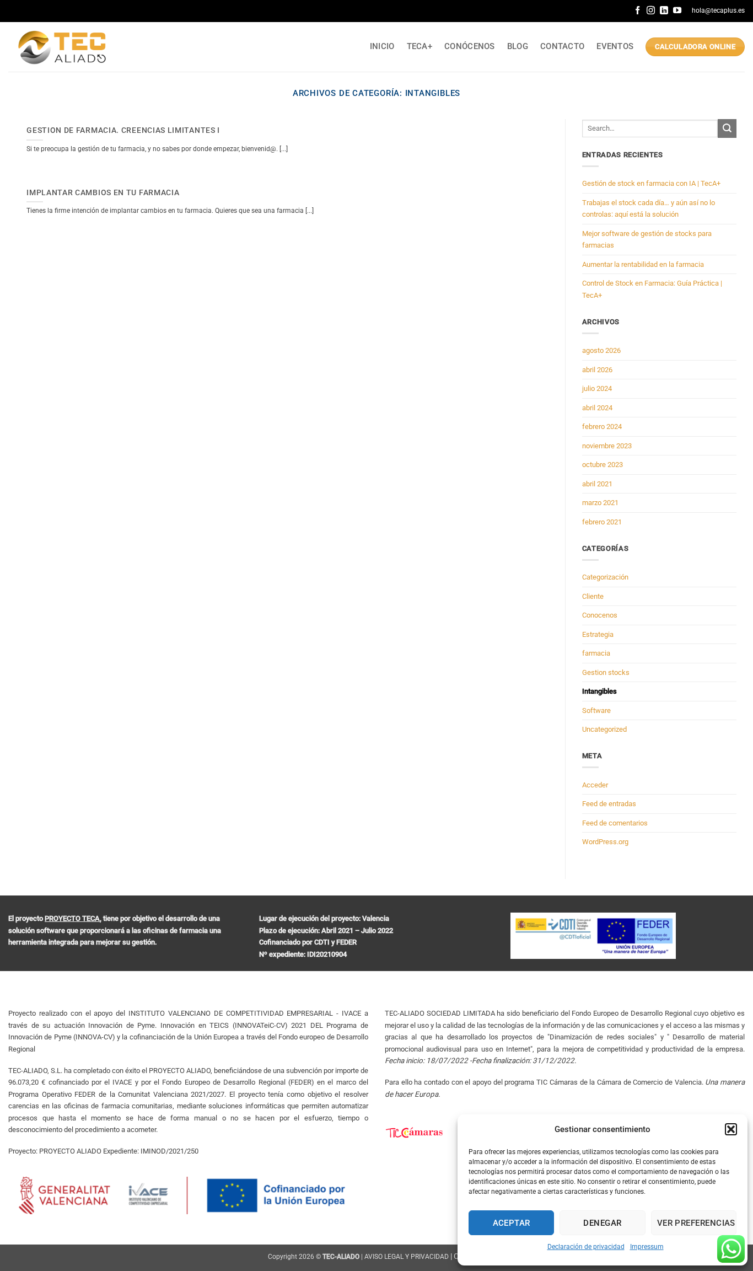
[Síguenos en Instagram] (651, 10)
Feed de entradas (609, 804)
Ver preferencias (696, 1223)
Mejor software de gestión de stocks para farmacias (647, 239)
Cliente (593, 596)
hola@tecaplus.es (718, 10)
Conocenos (599, 615)
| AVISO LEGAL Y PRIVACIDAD (405, 1257)
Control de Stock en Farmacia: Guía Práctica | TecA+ (652, 289)
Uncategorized (604, 729)
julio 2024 (597, 388)
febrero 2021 (602, 522)
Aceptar (511, 1223)
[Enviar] (727, 128)
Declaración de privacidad (586, 1247)
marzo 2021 (600, 502)
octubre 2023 (602, 464)
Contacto (562, 46)
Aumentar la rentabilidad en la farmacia (643, 264)
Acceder (595, 785)
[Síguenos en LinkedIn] (664, 10)
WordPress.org (605, 842)
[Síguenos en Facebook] (637, 10)
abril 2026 (597, 370)
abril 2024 (597, 408)
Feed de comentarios (615, 823)
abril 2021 (597, 484)
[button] (730, 1129)
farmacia (596, 653)
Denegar (602, 1223)
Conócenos (469, 46)
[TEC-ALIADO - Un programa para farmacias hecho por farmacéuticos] (63, 47)
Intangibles (599, 691)
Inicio (382, 46)
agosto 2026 (601, 350)
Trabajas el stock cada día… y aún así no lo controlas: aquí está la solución (648, 209)
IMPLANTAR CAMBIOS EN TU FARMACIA (102, 192)
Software (596, 710)
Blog (517, 46)
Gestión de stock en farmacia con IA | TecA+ (651, 183)
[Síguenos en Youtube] (677, 10)
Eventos (614, 46)
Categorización (605, 577)
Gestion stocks (606, 672)
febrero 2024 (602, 426)
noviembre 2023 (607, 446)
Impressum (647, 1247)
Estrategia (598, 634)
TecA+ (419, 46)
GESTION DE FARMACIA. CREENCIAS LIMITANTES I (123, 130)
